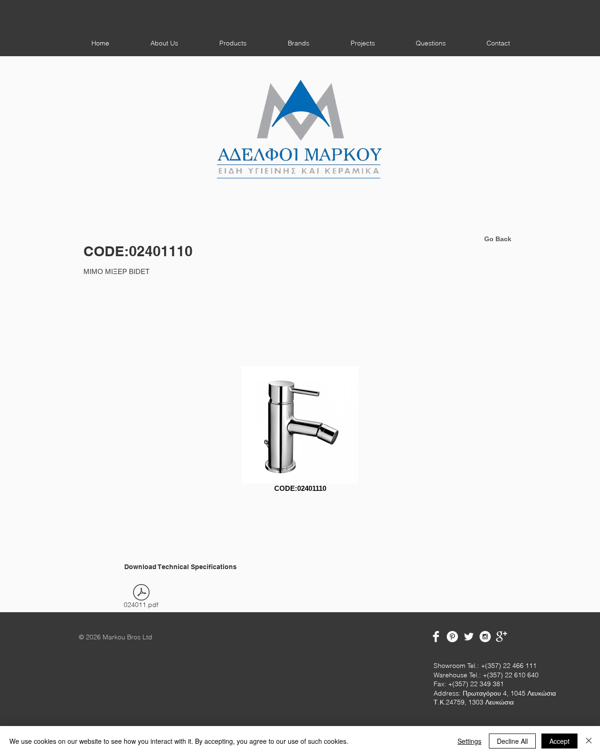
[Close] (588, 741)
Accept (559, 741)
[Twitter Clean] (468, 636)
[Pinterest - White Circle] (452, 636)
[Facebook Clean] (436, 636)
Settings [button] (469, 741)
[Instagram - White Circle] (485, 636)
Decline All (512, 741)
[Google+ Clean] (501, 636)
